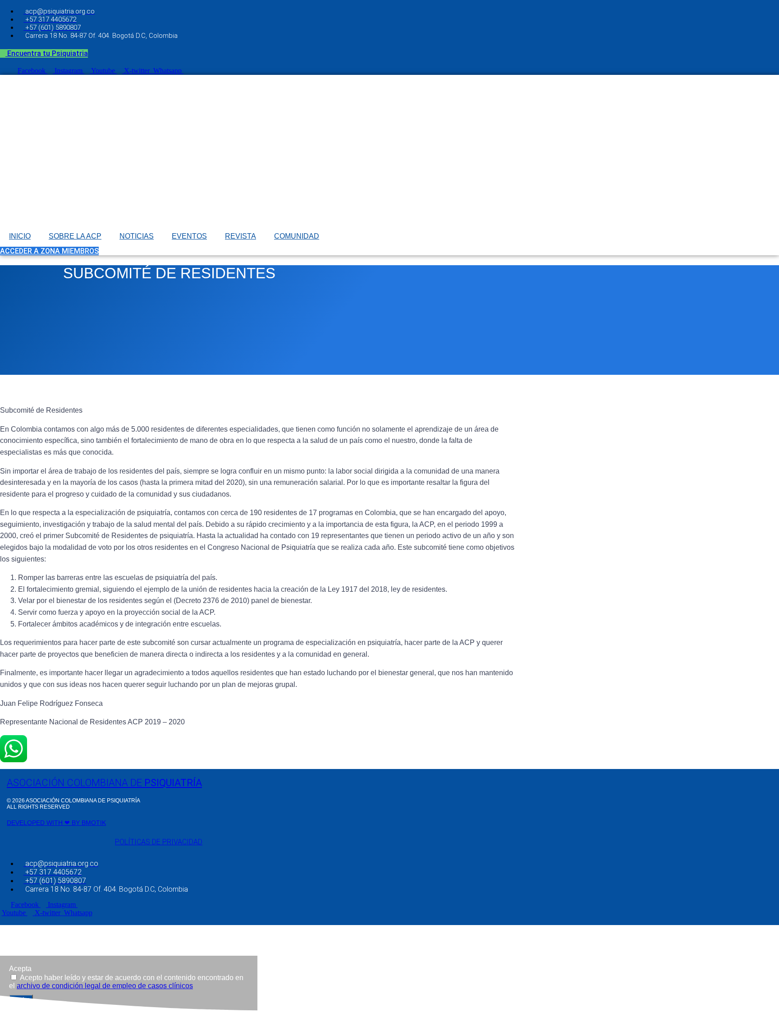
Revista (240, 236)
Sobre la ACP (75, 236)
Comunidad (296, 236)
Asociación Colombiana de (104, 782)
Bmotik (94, 822)
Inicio (20, 236)
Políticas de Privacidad (158, 842)
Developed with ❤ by (44, 822)
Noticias (136, 236)
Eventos (189, 236)
